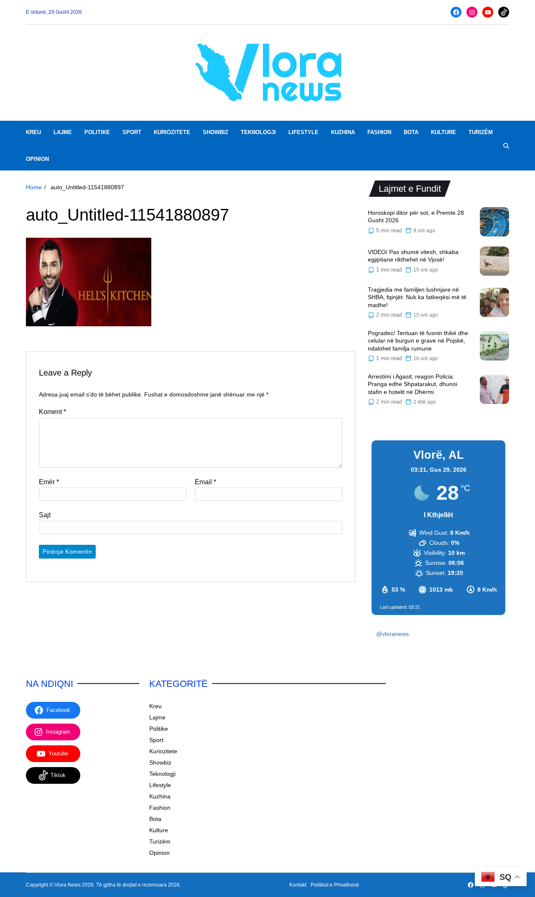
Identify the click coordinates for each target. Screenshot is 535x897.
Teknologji (258, 132)
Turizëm (481, 132)
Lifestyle (303, 132)
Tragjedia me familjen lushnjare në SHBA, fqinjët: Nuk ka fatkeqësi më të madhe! (417, 297)
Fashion (379, 132)
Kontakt (297, 885)
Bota (411, 132)
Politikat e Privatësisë (335, 885)
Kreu (33, 132)
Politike (97, 132)
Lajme (63, 132)
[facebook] (456, 12)
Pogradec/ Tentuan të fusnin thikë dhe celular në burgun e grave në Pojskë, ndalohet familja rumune (418, 341)
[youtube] (487, 12)
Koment (52, 412)
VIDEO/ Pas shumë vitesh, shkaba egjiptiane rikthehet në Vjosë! (413, 256)
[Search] (506, 146)
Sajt (45, 515)
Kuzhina (343, 132)
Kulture (443, 132)
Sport (131, 132)
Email (205, 481)
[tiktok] (503, 12)
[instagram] (471, 12)
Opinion (37, 159)
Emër (49, 481)
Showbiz (215, 132)
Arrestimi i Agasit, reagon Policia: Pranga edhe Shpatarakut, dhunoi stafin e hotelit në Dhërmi (412, 384)
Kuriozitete (172, 132)
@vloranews (392, 633)
